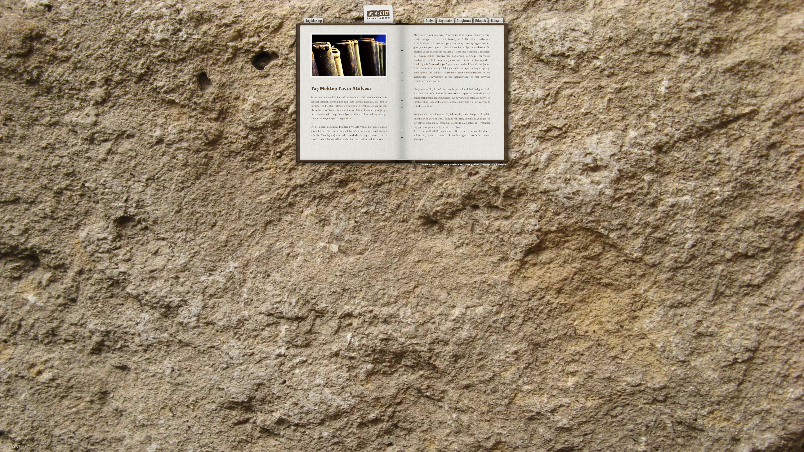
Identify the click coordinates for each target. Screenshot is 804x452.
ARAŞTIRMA (472, 164)
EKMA (22, 446)
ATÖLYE (442, 164)
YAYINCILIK (456, 164)
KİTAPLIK (488, 164)
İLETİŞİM (501, 164)
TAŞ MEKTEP (427, 164)
